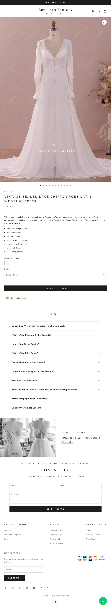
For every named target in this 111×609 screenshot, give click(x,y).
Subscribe (14, 578)
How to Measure (93, 534)
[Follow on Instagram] (19, 588)
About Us (8, 530)
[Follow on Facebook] (5, 588)
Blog (6, 539)
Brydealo (10, 191)
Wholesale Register (12, 534)
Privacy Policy (55, 539)
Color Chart (91, 539)
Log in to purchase (55, 288)
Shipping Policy (56, 530)
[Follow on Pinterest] (26, 588)
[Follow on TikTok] (41, 588)
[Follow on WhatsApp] (48, 588)
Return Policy (55, 534)
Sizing (88, 530)
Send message (55, 509)
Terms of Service (57, 543)
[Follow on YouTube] (33, 588)
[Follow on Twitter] (12, 588)
